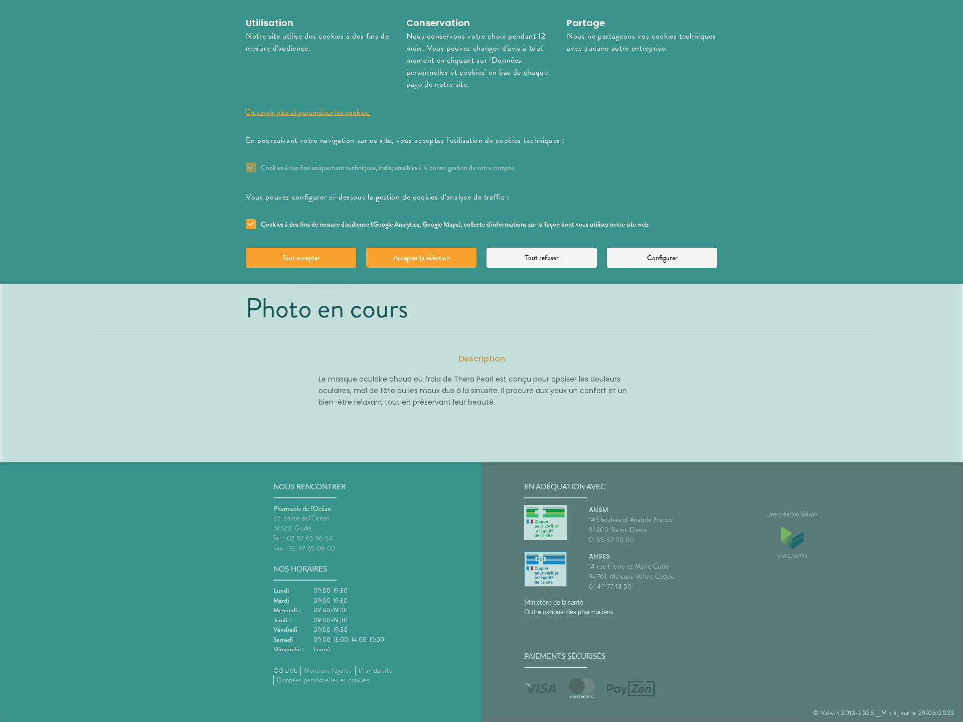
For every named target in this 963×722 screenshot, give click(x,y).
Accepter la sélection (421, 258)
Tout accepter (301, 258)
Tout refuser (542, 258)
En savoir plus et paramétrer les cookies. (308, 112)
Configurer (662, 258)
